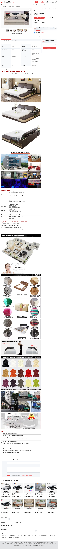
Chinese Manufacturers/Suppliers (18, 542)
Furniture (4, 6)
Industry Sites (34, 542)
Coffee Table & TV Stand (18, 522)
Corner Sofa (30, 520)
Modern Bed (2, 520)
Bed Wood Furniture (4, 537)
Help (41, 4)
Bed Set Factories (19, 535)
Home (1, 6)
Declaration (38, 545)
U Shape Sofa (17, 520)
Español (11, 543)
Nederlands (30, 543)
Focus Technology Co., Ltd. (23, 545)
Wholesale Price (30, 542)
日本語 (39, 543)
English (8, 543)
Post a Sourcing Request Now (27, 475)
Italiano (24, 543)
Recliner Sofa (3, 522)
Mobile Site (48, 542)
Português (14, 543)
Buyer (37, 4)
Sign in (56, 2)
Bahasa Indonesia (54, 543)
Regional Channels (39, 542)
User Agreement (34, 545)
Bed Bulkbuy (17, 537)
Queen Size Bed (18, 6)
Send (8, 475)
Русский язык (21, 543)
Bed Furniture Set (34, 535)
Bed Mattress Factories (12, 535)
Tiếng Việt (49, 543)
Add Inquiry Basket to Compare (17, 33)
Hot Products (6, 542)
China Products (11, 542)
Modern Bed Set (11, 537)
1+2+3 (44, 520)
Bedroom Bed (13, 6)
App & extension (46, 4)
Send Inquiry (39, 17)
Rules (56, 4)
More (1, 539)
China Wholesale (25, 542)
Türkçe (46, 543)
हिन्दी (41, 543)
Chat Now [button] (52, 17)
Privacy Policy (42, 545)
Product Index (44, 542)
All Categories (4, 4)
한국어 (36, 543)
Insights (52, 542)
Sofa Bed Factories (4, 535)
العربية (34, 543)
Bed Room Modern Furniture (43, 535)
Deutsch (27, 543)
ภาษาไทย (44, 543)
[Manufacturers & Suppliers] (6, 2)
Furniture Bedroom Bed (52, 535)
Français (17, 543)
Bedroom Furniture (9, 6)
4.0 (45, 41)
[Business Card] (55, 44)
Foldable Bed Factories (27, 535)
